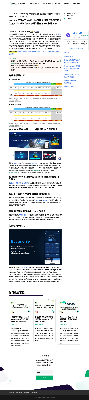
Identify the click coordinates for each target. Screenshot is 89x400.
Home (11, 14)
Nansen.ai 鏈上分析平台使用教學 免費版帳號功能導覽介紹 (68, 319)
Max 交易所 (16, 163)
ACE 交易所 (24, 183)
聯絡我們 (26, 392)
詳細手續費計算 (69, 56)
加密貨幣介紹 (76, 3)
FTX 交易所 (22, 215)
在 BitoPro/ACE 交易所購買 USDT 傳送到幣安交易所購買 (72, 68)
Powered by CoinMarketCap (76, 48)
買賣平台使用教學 (46, 3)
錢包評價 (57, 3)
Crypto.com (24, 267)
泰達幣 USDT (34, 163)
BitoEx (38, 200)
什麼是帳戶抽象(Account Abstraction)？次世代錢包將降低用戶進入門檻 (20, 319)
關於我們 (11, 392)
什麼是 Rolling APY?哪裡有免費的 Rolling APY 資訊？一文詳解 (44, 319)
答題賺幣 (66, 3)
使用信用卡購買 (69, 87)
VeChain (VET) (77, 33)
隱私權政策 (19, 392)
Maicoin (44, 200)
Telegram (34, 392)
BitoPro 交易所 (15, 183)
